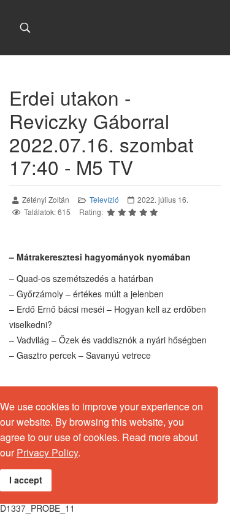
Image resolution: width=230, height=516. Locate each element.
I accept (25, 480)
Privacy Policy (47, 452)
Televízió (104, 199)
